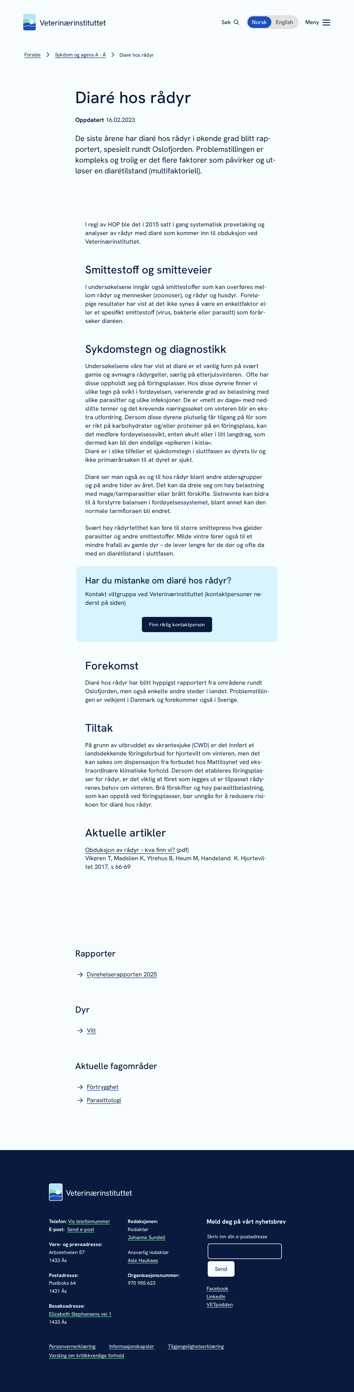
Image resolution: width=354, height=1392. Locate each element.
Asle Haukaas (143, 1260)
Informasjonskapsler (131, 1346)
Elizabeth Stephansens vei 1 (80, 1314)
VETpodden (220, 1304)
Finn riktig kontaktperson (177, 624)
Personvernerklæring (72, 1346)
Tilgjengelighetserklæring (196, 1346)
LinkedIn (216, 1296)
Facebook (217, 1288)
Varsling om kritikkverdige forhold (86, 1355)
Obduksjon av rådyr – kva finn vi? (130, 850)
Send (221, 1269)
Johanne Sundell (146, 1237)
